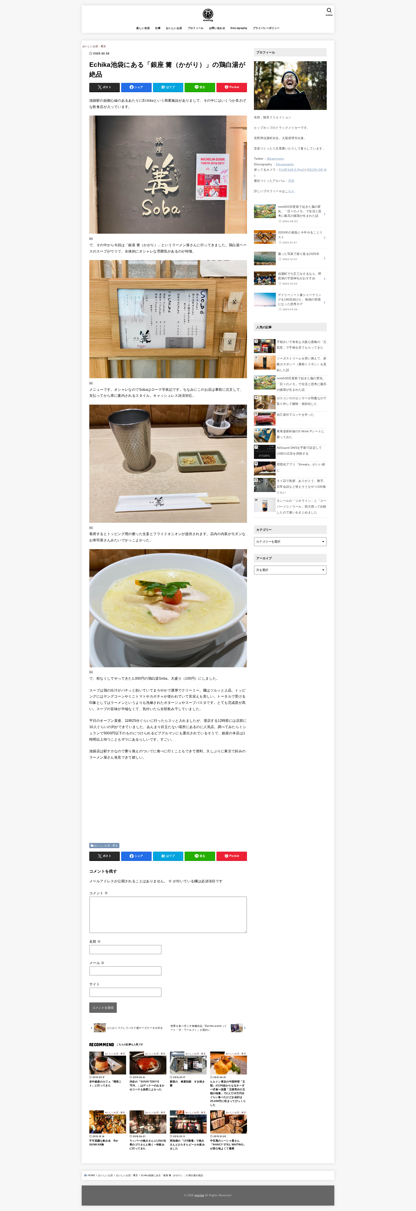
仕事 (158, 28)
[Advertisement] (125, 796)
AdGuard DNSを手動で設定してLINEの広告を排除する (299, 450)
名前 (95, 941)
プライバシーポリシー (266, 28)
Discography (239, 28)
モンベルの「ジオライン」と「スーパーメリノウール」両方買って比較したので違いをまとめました (302, 506)
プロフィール (196, 28)
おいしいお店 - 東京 (94, 46)
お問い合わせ (217, 28)
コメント (98, 893)
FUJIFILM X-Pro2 (291, 169)
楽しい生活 (143, 28)
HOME (91, 1175)
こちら (289, 191)
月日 (291, 180)
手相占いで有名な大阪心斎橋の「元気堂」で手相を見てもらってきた (302, 344)
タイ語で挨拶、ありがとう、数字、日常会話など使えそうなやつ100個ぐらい (302, 486)
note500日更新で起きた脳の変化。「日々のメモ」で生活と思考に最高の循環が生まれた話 (302, 383)
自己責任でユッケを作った (295, 414)
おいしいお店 (174, 28)
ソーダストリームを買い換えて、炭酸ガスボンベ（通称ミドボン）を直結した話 (302, 364)
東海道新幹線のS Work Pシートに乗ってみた (300, 434)
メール (96, 963)
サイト (94, 984)
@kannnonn (275, 158)
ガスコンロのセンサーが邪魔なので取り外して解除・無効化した (302, 401)
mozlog (199, 1195)
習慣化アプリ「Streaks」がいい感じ (301, 467)
